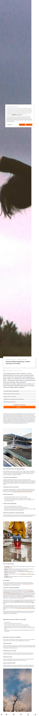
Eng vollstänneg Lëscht (27, 583)
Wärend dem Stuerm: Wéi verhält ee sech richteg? (12, 393)
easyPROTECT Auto (18, 601)
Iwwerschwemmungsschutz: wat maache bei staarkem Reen (22, 491)
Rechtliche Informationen (19, 114)
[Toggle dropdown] (1, 714)
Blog (3, 370)
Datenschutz (13, 114)
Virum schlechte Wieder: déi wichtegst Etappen (11, 391)
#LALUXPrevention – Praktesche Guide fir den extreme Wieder (14, 399)
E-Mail (20, 570)
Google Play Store (29, 571)
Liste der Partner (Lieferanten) (10, 121)
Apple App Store (22, 571)
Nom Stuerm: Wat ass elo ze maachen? (10, 396)
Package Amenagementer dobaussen (14, 593)
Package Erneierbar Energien (28, 595)
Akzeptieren (29, 124)
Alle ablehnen (22, 124)
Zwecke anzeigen (10, 124)
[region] (19, 115)
